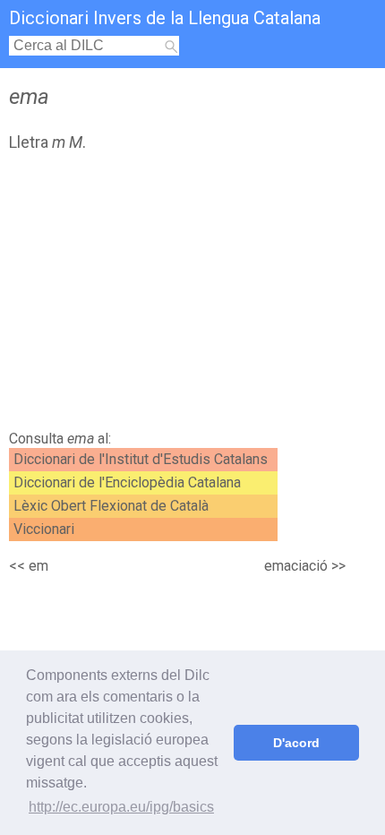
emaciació (296, 565)
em (38, 565)
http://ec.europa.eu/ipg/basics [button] (121, 806)
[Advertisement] (192, 295)
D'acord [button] (296, 743)
